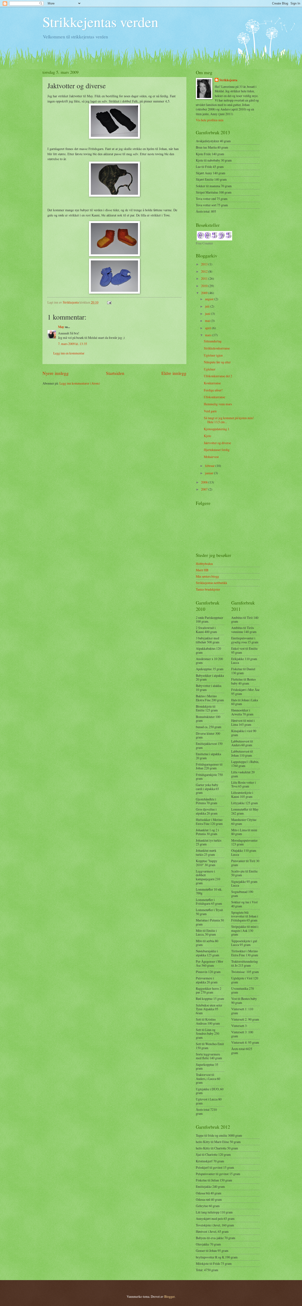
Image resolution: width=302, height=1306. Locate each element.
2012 (204, 271)
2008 (204, 482)
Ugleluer (209, 369)
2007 (204, 489)
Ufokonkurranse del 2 (218, 376)
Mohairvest (211, 456)
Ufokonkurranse (214, 397)
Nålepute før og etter (217, 362)
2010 (204, 286)
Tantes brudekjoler (208, 589)
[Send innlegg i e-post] (109, 302)
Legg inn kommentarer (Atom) (79, 383)
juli (207, 306)
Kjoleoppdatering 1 (216, 429)
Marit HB (202, 570)
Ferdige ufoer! (213, 390)
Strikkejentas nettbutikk (211, 582)
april (208, 328)
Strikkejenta (228, 80)
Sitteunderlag (213, 341)
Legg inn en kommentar (68, 353)
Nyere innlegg (55, 373)
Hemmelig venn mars (218, 404)
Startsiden (115, 373)
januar (209, 473)
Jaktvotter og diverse (217, 443)
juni (208, 313)
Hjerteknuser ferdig (217, 449)
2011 (204, 278)
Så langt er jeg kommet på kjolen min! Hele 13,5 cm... (229, 420)
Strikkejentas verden (100, 21)
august (209, 299)
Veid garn (210, 411)
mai (208, 320)
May (61, 326)
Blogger (169, 1296)
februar (210, 465)
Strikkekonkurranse (217, 348)
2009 (204, 293)
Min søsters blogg (207, 576)
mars (208, 335)
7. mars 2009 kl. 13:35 (72, 343)
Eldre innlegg (173, 373)
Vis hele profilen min (209, 120)
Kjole (207, 436)
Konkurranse (212, 383)
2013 (204, 264)
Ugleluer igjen (213, 355)
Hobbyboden (204, 563)
